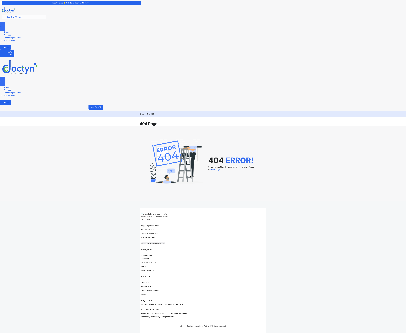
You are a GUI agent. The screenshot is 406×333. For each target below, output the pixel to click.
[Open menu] (2, 24)
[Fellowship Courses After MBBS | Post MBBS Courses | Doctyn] (9, 9)
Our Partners (9, 40)
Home (142, 114)
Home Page (215, 170)
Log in (6, 47)
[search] (4, 17)
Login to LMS (9, 53)
